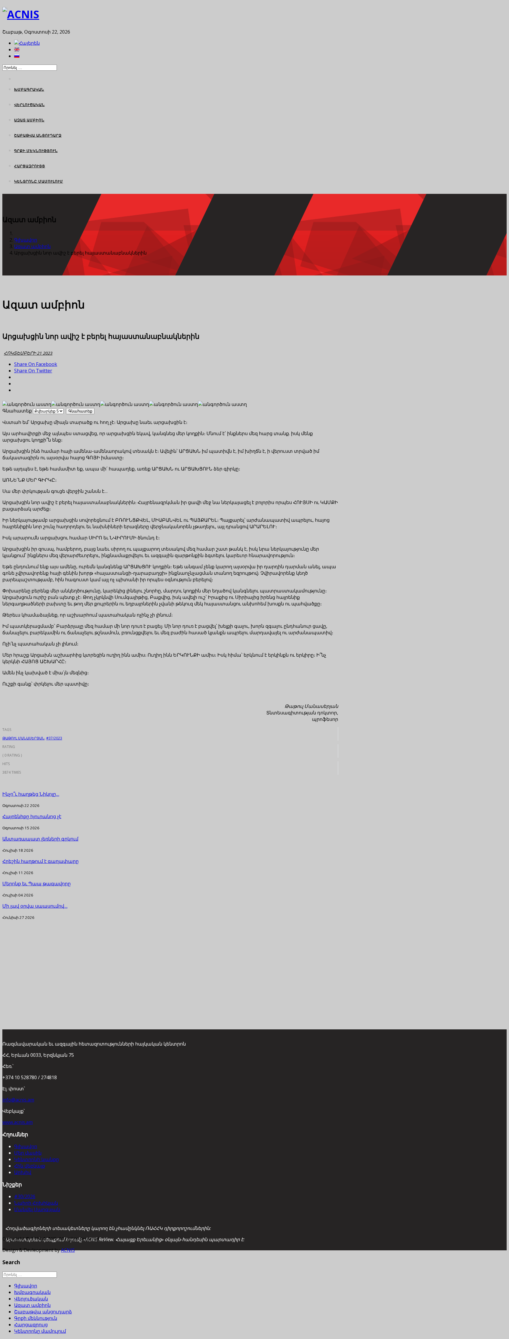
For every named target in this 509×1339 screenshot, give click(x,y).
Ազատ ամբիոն (29, 120)
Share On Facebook (35, 364)
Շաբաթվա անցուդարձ (38, 135)
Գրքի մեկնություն (36, 150)
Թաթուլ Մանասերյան (23, 738)
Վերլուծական (29, 104)
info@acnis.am (18, 1100)
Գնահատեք (17, 410)
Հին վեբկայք (29, 1166)
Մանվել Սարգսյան (37, 1209)
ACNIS (68, 1250)
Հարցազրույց (29, 166)
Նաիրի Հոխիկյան (36, 1203)
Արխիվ (22, 1172)
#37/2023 (54, 738)
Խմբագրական (29, 89)
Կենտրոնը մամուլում (38, 181)
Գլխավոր (25, 240)
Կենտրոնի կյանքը (36, 1159)
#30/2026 (24, 1196)
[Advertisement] (170, 961)
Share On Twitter (33, 370)
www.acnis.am (17, 1122)
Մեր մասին (28, 1153)
